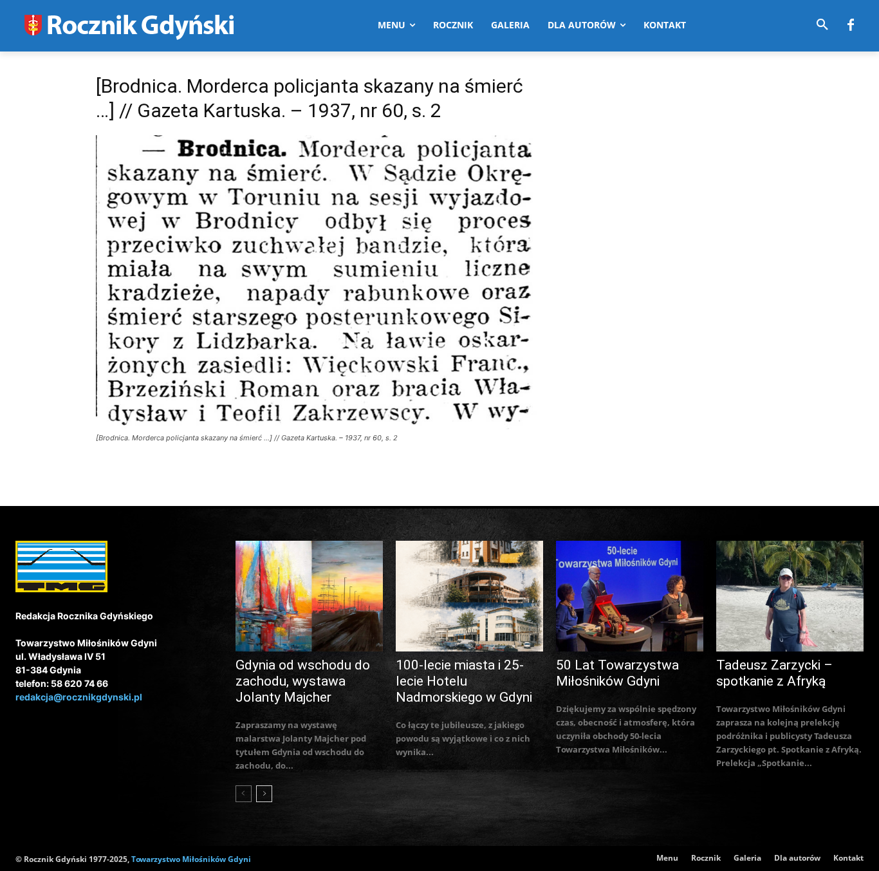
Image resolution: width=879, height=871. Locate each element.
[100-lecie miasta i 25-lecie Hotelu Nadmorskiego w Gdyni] (469, 596)
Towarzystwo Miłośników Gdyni (191, 859)
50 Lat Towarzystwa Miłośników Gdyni (617, 673)
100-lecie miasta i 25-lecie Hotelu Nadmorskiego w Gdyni (464, 681)
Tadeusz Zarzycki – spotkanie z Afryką (774, 673)
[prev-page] (244, 793)
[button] (822, 25)
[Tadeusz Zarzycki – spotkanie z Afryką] (790, 596)
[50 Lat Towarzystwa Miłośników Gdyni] (629, 596)
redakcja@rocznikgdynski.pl (78, 696)
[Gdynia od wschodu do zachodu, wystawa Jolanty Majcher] (309, 596)
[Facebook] (851, 26)
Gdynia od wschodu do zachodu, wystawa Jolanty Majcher (303, 681)
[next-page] (264, 793)
